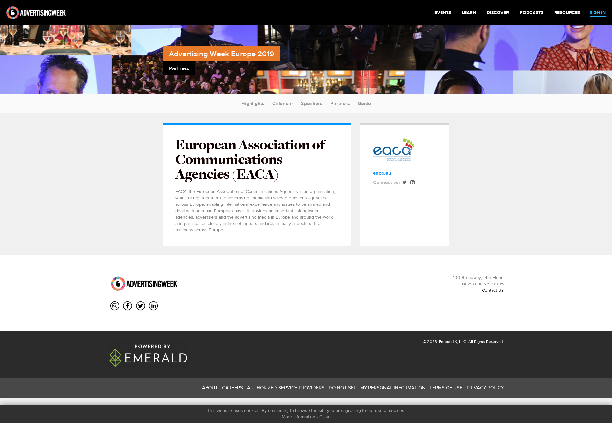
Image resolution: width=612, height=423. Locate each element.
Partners (340, 103)
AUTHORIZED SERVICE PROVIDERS (285, 387)
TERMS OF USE (446, 387)
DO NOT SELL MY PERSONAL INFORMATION (377, 387)
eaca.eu (382, 173)
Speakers (312, 103)
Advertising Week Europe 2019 (221, 53)
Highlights (253, 103)
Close (325, 416)
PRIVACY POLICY (485, 387)
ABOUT (210, 387)
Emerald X (447, 341)
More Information (298, 416)
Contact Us (493, 290)
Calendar (282, 103)
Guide (364, 103)
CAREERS (232, 387)
